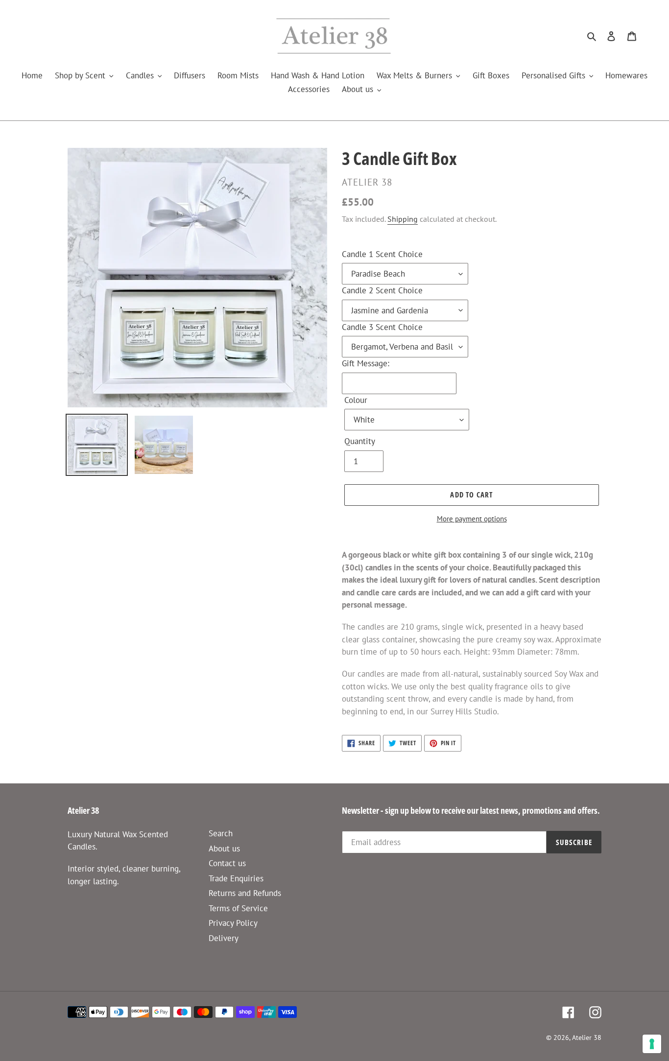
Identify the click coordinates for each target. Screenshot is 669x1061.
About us (224, 848)
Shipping (402, 219)
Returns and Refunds (245, 893)
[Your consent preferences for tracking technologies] (652, 1044)
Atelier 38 (586, 1037)
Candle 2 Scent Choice (382, 290)
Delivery (224, 938)
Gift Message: (365, 363)
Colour (355, 400)
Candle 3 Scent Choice (382, 327)
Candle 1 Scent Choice (382, 254)
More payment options (472, 518)
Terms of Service (238, 908)
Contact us (227, 863)
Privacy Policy (233, 923)
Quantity (359, 441)
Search (221, 833)
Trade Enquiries (236, 878)
